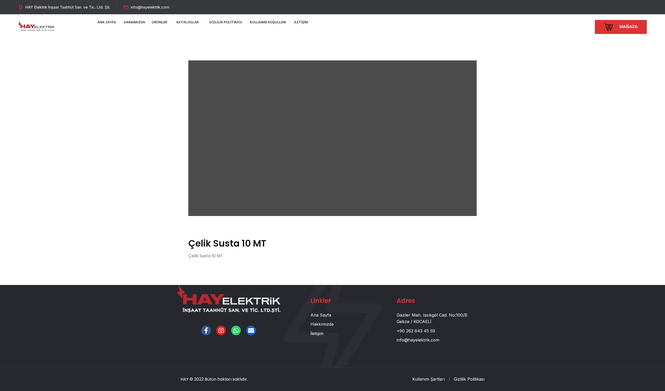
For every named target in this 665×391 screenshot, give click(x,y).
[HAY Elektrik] (36, 25)
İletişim (316, 333)
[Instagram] (221, 330)
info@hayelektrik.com (150, 7)
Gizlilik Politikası (469, 379)
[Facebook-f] (206, 330)
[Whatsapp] (236, 330)
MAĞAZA (628, 27)
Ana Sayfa (320, 315)
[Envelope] (251, 330)
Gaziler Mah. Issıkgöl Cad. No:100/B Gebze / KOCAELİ (432, 318)
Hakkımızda (322, 324)
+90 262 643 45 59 (416, 330)
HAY (185, 379)
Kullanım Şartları (428, 379)
